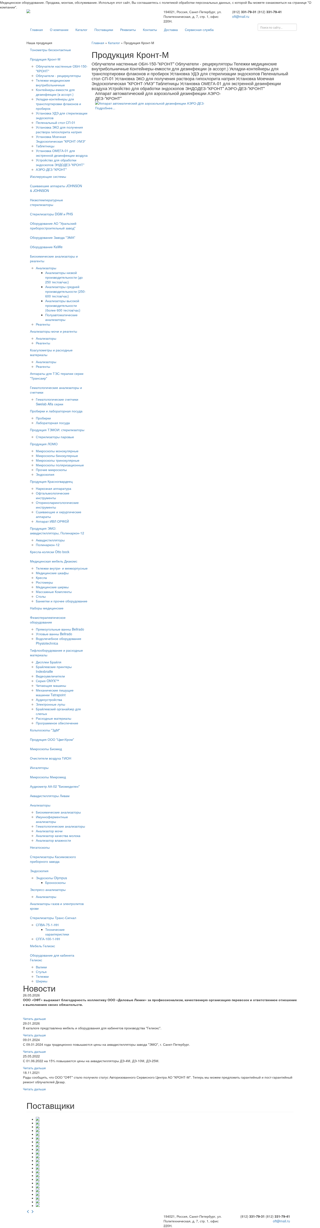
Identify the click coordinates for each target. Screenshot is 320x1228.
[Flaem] (165, 1119)
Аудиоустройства (49, 699)
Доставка (171, 29)
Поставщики (103, 29)
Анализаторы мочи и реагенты (53, 331)
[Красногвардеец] (165, 1171)
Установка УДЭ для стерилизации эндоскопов (215, 73)
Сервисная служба (199, 29)
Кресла (41, 577)
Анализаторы (46, 268)
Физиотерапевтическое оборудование (48, 619)
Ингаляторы (39, 767)
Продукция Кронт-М (45, 59)
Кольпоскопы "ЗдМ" (45, 730)
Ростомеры (44, 582)
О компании (59, 29)
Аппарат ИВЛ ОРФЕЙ (52, 521)
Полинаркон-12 (48, 544)
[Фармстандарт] (165, 1197)
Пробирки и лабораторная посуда (56, 411)
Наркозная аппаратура (53, 488)
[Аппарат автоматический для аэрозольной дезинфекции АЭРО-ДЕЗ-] (162, 103)
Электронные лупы (50, 704)
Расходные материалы (53, 718)
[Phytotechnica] (165, 1141)
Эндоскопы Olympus (51, 877)
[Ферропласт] (165, 1201)
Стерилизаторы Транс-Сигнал (53, 917)
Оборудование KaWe (46, 246)
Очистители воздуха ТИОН (50, 758)
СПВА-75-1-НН (47, 924)
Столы (41, 596)
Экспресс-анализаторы (48, 889)
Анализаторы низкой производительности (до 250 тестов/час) (64, 277)
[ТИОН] (165, 1194)
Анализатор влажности (53, 840)
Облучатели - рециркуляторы (58, 75)
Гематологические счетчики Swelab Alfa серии (57, 401)
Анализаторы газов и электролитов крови (57, 906)
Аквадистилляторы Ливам (50, 795)
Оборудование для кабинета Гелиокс (52, 957)
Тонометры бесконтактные (50, 49)
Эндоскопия (45, 474)
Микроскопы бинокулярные (57, 455)
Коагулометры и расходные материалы (51, 352)
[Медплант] (165, 1186)
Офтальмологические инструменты (52, 495)
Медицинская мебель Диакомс (53, 561)
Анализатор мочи (49, 831)
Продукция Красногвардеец (51, 481)
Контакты (150, 29)
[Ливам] (165, 1179)
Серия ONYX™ (47, 680)
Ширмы (41, 981)
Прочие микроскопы (51, 469)
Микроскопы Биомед (46, 748)
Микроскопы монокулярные (57, 451)
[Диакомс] (165, 1160)
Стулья (41, 971)
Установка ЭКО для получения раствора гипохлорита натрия (59, 129)
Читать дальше (34, 1018)
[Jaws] (165, 1134)
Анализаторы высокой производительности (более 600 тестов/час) (62, 305)
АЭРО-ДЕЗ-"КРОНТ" (51, 169)
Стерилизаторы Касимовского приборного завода (53, 859)
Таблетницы (45, 146)
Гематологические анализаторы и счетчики (56, 390)
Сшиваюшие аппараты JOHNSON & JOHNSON (56, 188)
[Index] (165, 1130)
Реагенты (43, 324)
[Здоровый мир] (165, 1164)
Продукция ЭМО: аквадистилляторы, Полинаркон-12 (57, 530)
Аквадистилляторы (50, 540)
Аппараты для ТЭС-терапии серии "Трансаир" (56, 375)
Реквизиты (128, 29)
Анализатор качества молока (58, 835)
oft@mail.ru (240, 16)
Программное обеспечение (57, 723)
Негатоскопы (40, 847)
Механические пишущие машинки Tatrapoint (55, 692)
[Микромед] (165, 1190)
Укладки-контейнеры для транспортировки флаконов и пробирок (58, 104)
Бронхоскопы (55, 882)
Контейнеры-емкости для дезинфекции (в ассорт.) (55, 92)
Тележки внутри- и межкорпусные (62, 568)
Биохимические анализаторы (58, 812)
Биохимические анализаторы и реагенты (54, 258)
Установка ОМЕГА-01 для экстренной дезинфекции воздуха (62, 153)
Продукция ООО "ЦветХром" (52, 739)
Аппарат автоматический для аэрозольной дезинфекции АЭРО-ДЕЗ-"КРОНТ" (158, 95)
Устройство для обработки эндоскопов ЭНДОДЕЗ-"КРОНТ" (60, 162)
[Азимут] (165, 1167)
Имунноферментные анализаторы (52, 819)
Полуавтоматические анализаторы (61, 317)
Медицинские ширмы (52, 587)
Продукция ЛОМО (44, 443)
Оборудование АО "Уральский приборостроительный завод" (53, 225)
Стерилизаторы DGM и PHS (51, 214)
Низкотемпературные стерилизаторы (46, 202)
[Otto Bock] (165, 1137)
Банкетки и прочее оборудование (61, 601)
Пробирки (43, 418)
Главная (36, 29)
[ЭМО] (165, 1205)
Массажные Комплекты (54, 591)
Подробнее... (105, 108)
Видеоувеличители (50, 676)
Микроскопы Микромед (48, 777)
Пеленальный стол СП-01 (55, 122)
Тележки (42, 976)
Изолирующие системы (48, 176)
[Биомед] (165, 1152)
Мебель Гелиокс (42, 945)
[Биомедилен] (165, 1156)
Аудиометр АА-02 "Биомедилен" (55, 786)
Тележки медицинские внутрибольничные (53, 82)
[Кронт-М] (165, 1175)
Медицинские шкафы (52, 572)
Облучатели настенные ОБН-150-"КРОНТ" (133, 64)
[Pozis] (165, 1145)
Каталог (81, 29)
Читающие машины (51, 685)
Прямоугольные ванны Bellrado (60, 629)
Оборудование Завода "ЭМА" (52, 237)
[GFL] (165, 1126)
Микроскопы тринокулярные (57, 460)
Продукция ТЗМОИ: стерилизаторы (57, 429)
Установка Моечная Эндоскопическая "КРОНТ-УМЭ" (61, 139)
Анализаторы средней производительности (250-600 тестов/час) (65, 291)
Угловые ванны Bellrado (54, 633)
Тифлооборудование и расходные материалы (56, 652)
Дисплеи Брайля (48, 662)
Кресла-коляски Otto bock (49, 551)
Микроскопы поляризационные (60, 465)
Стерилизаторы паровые (55, 436)
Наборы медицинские (46, 608)
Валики (41, 967)
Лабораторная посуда (53, 422)
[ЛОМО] (165, 1182)
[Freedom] (165, 1122)
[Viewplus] (165, 1149)
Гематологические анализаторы (60, 826)
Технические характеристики (57, 931)
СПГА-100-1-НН (48, 938)
